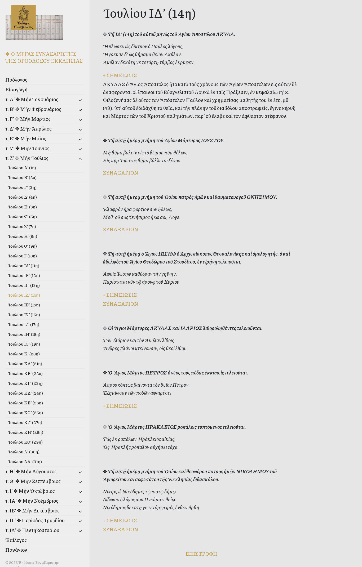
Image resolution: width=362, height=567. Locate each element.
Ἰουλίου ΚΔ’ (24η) (25, 393)
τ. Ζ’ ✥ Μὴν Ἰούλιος (26, 158)
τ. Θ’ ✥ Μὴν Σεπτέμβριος (33, 481)
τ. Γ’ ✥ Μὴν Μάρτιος (28, 118)
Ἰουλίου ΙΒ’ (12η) (24, 275)
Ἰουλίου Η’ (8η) (22, 236)
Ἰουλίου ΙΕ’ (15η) (24, 305)
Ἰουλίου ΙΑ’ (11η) (23, 265)
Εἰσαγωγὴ (16, 89)
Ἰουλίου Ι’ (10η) (22, 256)
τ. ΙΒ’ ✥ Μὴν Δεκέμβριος (32, 510)
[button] (72, 100)
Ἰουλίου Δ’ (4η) (22, 197)
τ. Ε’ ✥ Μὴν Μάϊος (25, 138)
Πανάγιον (16, 549)
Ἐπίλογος (16, 539)
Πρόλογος (16, 79)
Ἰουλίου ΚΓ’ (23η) (25, 383)
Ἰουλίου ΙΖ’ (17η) (23, 324)
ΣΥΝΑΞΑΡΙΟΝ (120, 172)
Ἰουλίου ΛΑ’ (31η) (25, 461)
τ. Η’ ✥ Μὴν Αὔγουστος (31, 471)
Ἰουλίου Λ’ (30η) (23, 452)
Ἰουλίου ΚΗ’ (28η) (25, 432)
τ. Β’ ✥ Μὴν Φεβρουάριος (33, 109)
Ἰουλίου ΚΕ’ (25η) (25, 403)
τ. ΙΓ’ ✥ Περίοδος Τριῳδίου (35, 520)
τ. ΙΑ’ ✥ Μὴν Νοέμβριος (31, 500)
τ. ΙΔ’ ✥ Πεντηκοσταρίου (32, 530)
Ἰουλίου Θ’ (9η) (22, 246)
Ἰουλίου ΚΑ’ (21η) (25, 363)
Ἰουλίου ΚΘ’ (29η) (25, 442)
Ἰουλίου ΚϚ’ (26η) (25, 412)
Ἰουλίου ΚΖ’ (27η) (25, 422)
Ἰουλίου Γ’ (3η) (22, 187)
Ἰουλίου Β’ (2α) (22, 177)
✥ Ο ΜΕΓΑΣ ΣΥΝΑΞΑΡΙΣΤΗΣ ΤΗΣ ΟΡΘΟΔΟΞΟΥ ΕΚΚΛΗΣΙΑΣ (44, 57)
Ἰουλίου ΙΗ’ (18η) (24, 334)
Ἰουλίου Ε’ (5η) (22, 207)
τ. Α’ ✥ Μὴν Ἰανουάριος (31, 99)
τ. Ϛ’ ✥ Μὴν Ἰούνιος (27, 148)
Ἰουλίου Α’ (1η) (22, 167)
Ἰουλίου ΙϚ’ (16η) (24, 314)
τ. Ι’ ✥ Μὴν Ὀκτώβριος (30, 490)
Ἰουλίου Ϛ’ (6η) (22, 216)
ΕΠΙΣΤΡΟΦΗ (201, 553)
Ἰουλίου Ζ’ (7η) (22, 226)
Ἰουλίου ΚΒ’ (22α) (25, 373)
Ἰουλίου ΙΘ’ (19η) (24, 344)
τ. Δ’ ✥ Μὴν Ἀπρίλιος (28, 128)
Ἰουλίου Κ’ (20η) (24, 354)
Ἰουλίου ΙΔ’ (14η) (24, 295)
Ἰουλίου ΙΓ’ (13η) (24, 285)
